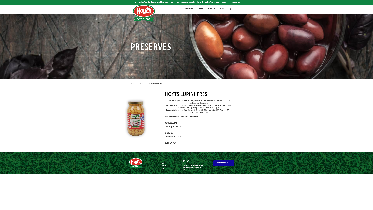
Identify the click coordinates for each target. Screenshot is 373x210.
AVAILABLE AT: (171, 143)
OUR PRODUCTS (165, 161)
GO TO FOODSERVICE (223, 163)
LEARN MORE (235, 2)
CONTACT (222, 8)
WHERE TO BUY (212, 8)
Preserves (145, 84)
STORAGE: (169, 133)
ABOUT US (201, 8)
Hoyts (184, 167)
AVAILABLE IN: (171, 123)
